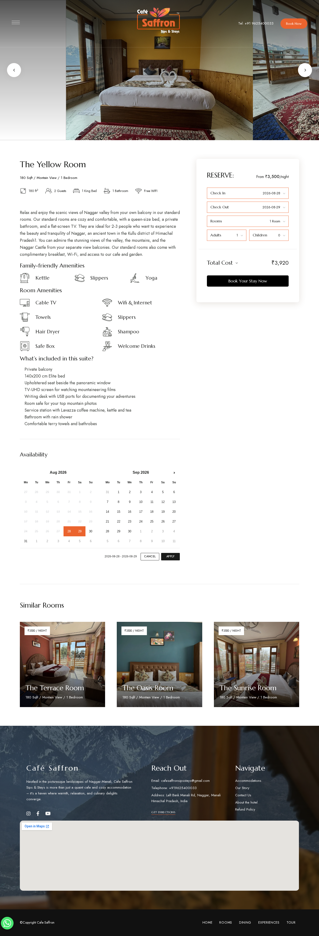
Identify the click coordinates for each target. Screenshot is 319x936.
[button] (293, 23)
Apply (170, 556)
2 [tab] (153, 132)
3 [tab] (157, 132)
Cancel (150, 556)
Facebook (37, 813)
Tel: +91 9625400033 (255, 23)
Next (305, 70)
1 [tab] (149, 132)
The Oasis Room (147, 687)
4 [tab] (162, 132)
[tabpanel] (159, 70)
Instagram (28, 813)
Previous (14, 70)
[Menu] (16, 22)
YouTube (48, 813)
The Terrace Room (54, 687)
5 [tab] (166, 132)
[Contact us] (7, 923)
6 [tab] (170, 132)
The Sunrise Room (248, 687)
